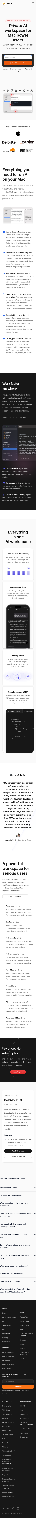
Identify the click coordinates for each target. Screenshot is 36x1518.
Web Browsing (7, 1414)
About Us (23, 1340)
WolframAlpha (6, 1455)
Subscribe (18, 1387)
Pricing (4, 1321)
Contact (22, 1344)
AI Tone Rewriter (8, 1492)
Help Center (6, 1369)
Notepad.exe (24, 1437)
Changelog (6, 1333)
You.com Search (7, 1435)
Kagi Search (6, 1426)
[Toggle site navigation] (33, 3)
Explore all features (14, 896)
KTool (22, 1410)
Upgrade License (8, 1364)
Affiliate (22, 1359)
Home (4, 1313)
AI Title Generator (8, 1496)
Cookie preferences (26, 1333)
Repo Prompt (24, 1433)
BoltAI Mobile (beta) (9, 1317)
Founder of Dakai (24, 840)
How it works (6, 1406)
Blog (3, 1329)
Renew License (7, 1360)
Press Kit (22, 1348)
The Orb (22, 1422)
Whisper (5, 1447)
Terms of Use (24, 1317)
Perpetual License (8, 1352)
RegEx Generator (8, 1475)
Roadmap (5, 1342)
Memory (5, 1418)
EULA (21, 1329)
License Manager (8, 1356)
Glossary (5, 1337)
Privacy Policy (24, 1321)
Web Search (6, 1410)
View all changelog (18, 1156)
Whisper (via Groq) (8, 1451)
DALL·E (4, 1439)
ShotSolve (23, 1414)
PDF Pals (22, 1406)
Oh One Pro (23, 1418)
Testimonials (6, 1325)
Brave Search (6, 1430)
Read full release (18, 1151)
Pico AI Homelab (25, 1429)
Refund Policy (24, 1325)
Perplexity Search (8, 1422)
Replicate (5, 1443)
